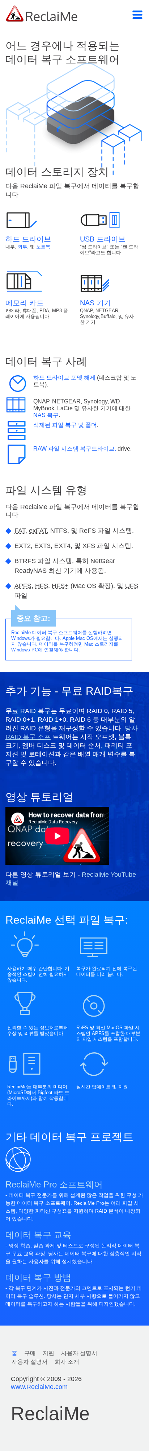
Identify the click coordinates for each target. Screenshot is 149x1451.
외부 (22, 246)
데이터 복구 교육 (38, 1235)
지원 (48, 1353)
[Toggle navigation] (137, 15)
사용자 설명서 (79, 1353)
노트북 (43, 246)
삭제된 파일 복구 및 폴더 (65, 425)
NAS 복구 (46, 415)
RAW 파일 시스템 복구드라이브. (74, 449)
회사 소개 (67, 1362)
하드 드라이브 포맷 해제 (65, 378)
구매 (30, 1353)
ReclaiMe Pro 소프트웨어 (54, 1184)
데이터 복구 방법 (38, 1277)
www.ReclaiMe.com (39, 1386)
